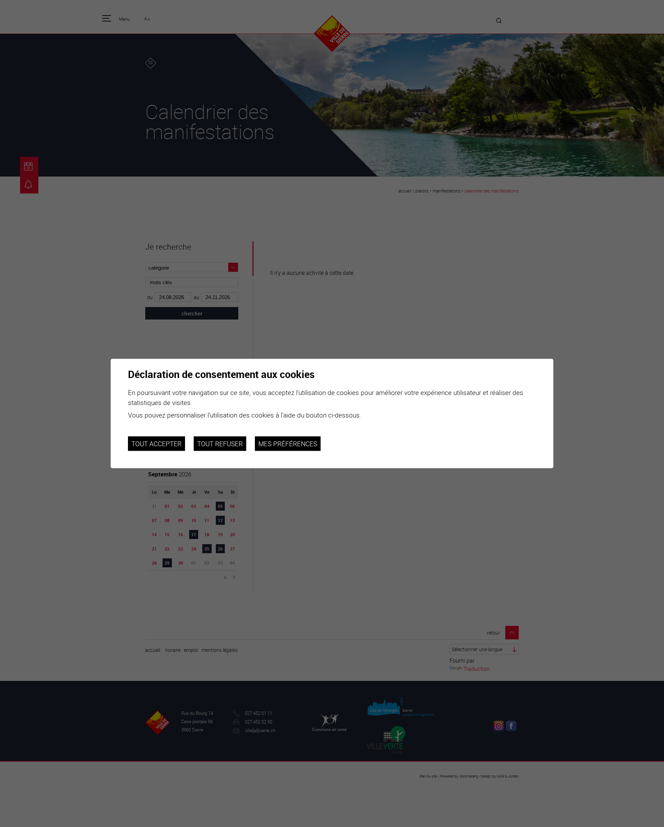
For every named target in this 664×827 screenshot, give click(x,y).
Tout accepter (156, 443)
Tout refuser (220, 443)
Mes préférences (287, 443)
